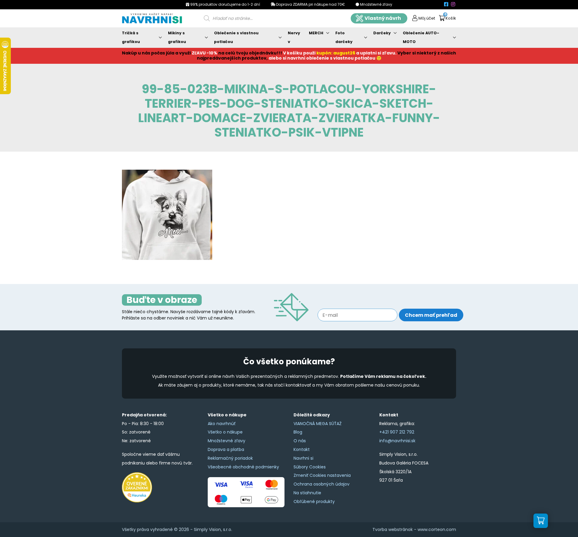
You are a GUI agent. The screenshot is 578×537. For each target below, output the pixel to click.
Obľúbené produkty (314, 501)
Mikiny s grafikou (177, 37)
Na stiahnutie (307, 493)
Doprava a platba (226, 449)
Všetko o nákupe (225, 432)
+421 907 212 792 (396, 432)
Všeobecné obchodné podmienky (243, 467)
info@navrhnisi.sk (397, 441)
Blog (298, 432)
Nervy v (294, 37)
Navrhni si (303, 458)
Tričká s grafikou (131, 37)
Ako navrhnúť (221, 424)
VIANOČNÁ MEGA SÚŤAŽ (318, 424)
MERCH (316, 32)
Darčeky (382, 32)
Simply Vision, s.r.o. (213, 529)
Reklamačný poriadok (230, 458)
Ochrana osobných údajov (322, 484)
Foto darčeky (344, 37)
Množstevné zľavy (226, 441)
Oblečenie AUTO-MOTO (421, 37)
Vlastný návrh (383, 18)
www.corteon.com (437, 529)
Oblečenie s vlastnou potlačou (236, 37)
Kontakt (302, 449)
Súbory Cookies (310, 467)
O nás (300, 441)
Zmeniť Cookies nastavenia (322, 475)
